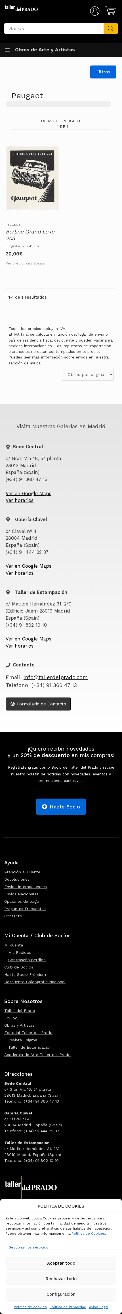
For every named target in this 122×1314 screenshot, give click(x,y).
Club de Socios (18, 967)
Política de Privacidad (68, 1307)
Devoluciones (17, 879)
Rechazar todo (61, 1278)
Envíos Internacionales (25, 886)
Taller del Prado (19, 1010)
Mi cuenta (13, 945)
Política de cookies (30, 1307)
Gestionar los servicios (28, 1247)
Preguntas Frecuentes (25, 908)
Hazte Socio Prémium (25, 974)
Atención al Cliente (22, 872)
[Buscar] (111, 28)
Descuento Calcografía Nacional (35, 982)
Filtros (103, 72)
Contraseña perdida (27, 959)
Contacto (13, 916)
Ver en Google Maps (28, 493)
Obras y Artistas (19, 1025)
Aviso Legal (98, 1307)
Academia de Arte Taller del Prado (37, 1054)
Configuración (61, 1294)
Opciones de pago (21, 901)
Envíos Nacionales (21, 894)
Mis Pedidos (19, 952)
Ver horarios (19, 500)
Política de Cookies (88, 1234)
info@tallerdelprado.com (56, 677)
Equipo (11, 1018)
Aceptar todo (61, 1263)
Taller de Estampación (30, 1047)
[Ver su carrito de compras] (109, 10)
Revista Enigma (22, 1040)
